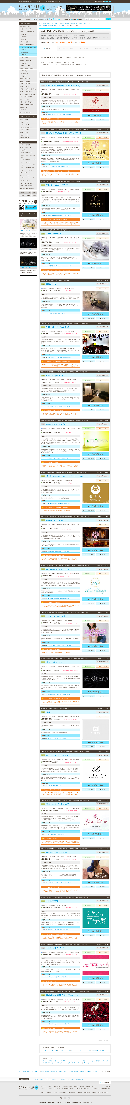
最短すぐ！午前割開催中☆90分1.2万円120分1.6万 (59, 215)
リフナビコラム (96, 1086)
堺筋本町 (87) (25, 52)
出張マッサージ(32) (26, 29)
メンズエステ (24, 150)
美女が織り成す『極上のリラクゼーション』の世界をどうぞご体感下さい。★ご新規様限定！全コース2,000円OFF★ (60, 273)
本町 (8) (24, 49)
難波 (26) (24, 71)
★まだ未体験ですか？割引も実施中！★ (57, 834)
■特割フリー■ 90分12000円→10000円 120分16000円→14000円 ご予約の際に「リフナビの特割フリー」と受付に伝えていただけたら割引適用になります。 (60, 984)
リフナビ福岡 (79, 1079)
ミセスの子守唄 (50, 901)
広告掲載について (51, 1092)
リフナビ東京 (70, 1079)
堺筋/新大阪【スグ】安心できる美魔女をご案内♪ (59, 114)
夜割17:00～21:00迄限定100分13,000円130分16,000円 (56, 652)
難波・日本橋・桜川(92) (27, 68)
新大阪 (41, 19)
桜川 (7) (24, 76)
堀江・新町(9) (24, 58)
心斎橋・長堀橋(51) (26, 60)
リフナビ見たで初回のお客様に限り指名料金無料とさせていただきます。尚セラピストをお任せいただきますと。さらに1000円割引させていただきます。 (60, 559)
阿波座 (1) (24, 55)
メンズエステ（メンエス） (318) (28, 156)
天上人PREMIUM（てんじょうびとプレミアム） (63, 476)
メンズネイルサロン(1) (64, 1050)
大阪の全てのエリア (26, 26)
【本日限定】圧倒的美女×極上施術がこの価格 (58, 598)
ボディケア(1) (74, 1050)
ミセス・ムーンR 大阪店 (53, 616)
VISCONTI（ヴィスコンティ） (56, 327)
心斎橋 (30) (25, 63)
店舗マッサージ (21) (27, 152)
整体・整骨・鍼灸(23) (26, 185)
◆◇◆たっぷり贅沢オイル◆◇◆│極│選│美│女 (59, 503)
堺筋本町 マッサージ (50, 1063)
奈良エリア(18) (25, 132)
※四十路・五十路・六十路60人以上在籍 (57, 738)
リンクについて (78, 1088)
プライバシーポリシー (103, 1092)
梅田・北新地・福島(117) (27, 31)
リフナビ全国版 (24, 1079)
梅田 (57, 19)
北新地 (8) (24, 36)
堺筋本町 (35, 19)
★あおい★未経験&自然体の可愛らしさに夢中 (58, 167)
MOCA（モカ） (50, 284)
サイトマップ (87, 1092)
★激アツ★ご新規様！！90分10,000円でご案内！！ (60, 1024)
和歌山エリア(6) (25, 137)
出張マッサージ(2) (26, 119)
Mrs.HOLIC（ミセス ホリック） (56, 852)
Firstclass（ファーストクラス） (56, 755)
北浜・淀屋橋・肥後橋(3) (27, 44)
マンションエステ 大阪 (79, 1061)
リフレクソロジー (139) (28, 178)
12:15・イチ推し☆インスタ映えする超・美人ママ (59, 357)
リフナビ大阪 (34, 1079)
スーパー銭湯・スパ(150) (27, 188)
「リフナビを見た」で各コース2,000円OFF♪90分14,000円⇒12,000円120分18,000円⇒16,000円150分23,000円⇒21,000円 (60, 890)
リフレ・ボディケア (26, 175)
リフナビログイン (72, 1092)
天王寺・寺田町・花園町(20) (28, 89)
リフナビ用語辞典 (105, 1086)
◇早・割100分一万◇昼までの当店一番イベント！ (59, 977)
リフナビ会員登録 (61, 1092)
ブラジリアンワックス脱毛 (63, 1063)
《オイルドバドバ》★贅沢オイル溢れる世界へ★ (59, 458)
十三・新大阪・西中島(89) (28, 94)
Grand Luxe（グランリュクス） (56, 804)
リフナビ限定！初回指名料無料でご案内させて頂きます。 (57, 510)
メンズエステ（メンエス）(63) (49, 1050)
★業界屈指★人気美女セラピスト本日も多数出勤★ (60, 266)
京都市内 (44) (25, 124)
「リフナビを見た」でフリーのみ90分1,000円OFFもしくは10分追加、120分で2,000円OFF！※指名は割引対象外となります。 (60, 702)
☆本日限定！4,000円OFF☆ (54, 785)
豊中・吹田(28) (25, 99)
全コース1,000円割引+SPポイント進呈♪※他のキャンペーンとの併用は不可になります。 (60, 122)
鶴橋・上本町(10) (25, 83)
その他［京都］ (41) (27, 127)
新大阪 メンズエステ (76, 1063)
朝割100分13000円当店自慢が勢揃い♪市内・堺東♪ (59, 645)
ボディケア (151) (26, 180)
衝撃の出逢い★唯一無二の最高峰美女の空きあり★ (60, 406)
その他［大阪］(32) (26, 112)
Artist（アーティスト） (53, 233)
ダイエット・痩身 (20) (28, 167)
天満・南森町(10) (25, 78)
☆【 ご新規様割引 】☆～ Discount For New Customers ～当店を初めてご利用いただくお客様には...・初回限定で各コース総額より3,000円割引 (60, 842)
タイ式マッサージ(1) (85, 1050)
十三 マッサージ (87, 1063)
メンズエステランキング (67, 1088)
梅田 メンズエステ (67, 1061)
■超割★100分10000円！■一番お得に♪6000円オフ (59, 883)
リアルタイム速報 (45, 1086)
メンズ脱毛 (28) (26, 162)
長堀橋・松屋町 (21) (27, 65)
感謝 (46, 712)
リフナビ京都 (52, 1079)
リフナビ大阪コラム (65, 19)
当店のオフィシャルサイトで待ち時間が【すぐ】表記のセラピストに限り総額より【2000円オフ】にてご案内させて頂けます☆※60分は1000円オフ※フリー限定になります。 (60, 465)
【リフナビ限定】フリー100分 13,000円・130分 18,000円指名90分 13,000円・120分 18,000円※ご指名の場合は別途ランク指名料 (60, 606)
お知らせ (43, 1092)
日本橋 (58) (25, 73)
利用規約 (94, 1092)
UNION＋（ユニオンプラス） (55, 185)
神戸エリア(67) (25, 130)
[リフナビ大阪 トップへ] (32, 8)
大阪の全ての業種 (25, 145)
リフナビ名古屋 (61, 1079)
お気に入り (80, 19)
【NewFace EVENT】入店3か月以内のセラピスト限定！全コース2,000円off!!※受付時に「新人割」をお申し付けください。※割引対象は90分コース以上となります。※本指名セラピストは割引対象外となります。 (60, 793)
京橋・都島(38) (25, 86)
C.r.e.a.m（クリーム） (53, 375)
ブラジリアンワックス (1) (28, 170)
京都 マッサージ (57, 1061)
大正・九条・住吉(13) (26, 91)
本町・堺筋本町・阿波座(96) (28, 47)
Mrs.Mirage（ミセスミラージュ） (57, 569)
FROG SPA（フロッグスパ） (55, 424)
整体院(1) (93, 1050)
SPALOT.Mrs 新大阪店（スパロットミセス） (61, 85)
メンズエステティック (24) (29, 159)
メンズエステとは (45, 1088)
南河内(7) (23, 109)
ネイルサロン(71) (25, 172)
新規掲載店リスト (55, 1086)
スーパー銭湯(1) (101, 1050)
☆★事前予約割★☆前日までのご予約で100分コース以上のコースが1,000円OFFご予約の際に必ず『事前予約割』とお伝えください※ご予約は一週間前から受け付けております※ (60, 937)
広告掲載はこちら (95, 1088)
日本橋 (46, 19)
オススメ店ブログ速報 (79, 1086)
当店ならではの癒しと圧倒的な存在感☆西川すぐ (59, 551)
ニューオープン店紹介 (67, 1086)
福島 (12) (24, 39)
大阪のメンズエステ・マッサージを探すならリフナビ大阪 (66, 1102)
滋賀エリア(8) (24, 135)
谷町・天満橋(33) (25, 81)
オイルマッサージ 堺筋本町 (93, 1061)
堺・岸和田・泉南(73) (26, 96)
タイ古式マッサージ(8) (27, 183)
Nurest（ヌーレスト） (53, 520)
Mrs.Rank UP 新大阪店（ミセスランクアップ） (62, 133)
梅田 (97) (24, 34)
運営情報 (80, 1092)
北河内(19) (24, 107)
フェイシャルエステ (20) (28, 165)
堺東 (52, 19)
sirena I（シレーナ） (52, 662)
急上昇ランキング (55, 1088)
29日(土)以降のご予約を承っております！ (57, 313)
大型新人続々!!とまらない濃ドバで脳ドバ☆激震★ (59, 694)
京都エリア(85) (25, 122)
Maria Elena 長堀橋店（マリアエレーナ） (60, 995)
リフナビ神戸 (43, 1079)
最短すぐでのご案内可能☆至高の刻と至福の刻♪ (59, 930)
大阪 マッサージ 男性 (46, 1061)
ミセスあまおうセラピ (52, 948)
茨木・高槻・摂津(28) (26, 102)
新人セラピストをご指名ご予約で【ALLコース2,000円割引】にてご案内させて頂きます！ (60, 174)
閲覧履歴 (74, 19)
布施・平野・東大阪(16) (27, 104)
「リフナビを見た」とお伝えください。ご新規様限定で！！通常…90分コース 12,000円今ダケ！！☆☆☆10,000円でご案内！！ (60, 1031)
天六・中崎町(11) (25, 42)
